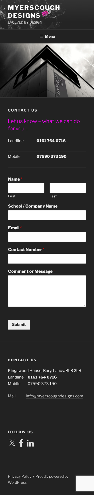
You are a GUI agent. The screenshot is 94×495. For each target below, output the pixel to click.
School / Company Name (32, 206)
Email (15, 227)
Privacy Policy (19, 476)
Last (53, 196)
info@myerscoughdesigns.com (54, 396)
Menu (50, 36)
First (11, 196)
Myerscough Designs (34, 11)
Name (15, 179)
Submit (19, 324)
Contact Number (26, 249)
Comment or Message (31, 271)
